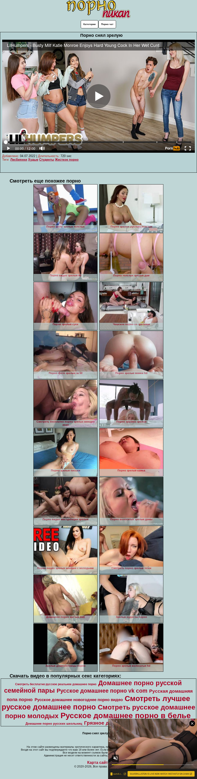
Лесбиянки (18, 159)
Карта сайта (98, 762)
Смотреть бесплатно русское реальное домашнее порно (55, 684)
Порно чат (107, 24)
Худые (33, 159)
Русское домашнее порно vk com (102, 691)
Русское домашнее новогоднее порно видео (79, 699)
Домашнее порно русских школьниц (53, 723)
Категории (89, 24)
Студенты (46, 159)
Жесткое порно (67, 159)
